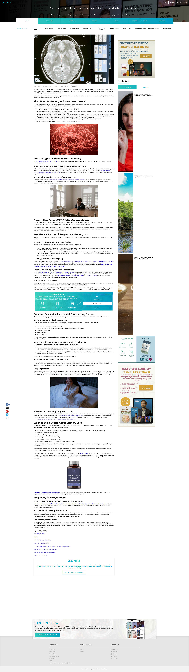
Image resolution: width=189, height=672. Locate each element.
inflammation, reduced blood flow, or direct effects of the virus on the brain (54, 419)
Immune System (62, 28)
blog (165, 2)
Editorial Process (54, 656)
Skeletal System (166, 28)
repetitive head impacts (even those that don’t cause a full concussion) (77, 275)
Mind (117, 21)
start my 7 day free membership (74, 572)
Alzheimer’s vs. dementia (40, 556)
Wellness (49, 21)
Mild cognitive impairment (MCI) (42, 540)
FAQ (50, 661)
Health (64, 15)
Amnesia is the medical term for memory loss (46, 161)
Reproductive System (140, 28)
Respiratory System (153, 28)
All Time (146, 87)
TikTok (115, 654)
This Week (127, 87)
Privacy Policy (92, 669)
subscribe (97, 308)
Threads (115, 656)
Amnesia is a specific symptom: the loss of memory (48, 504)
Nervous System (87, 15)
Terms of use (84, 669)
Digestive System (74, 28)
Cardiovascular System (35, 28)
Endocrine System (48, 28)
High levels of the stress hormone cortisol (78, 352)
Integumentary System (101, 28)
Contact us (52, 658)
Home (53, 15)
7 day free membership (175, 2)
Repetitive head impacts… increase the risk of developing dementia (52, 546)
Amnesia (36, 537)
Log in (82, 649)
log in (185, 2)
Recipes (94, 21)
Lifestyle (162, 21)
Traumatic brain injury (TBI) (41, 543)
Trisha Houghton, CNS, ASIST (69, 86)
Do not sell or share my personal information (62, 663)
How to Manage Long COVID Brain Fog (44, 552)
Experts (53, 654)
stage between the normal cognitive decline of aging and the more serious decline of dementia (86, 261)
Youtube (115, 658)
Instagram (115, 651)
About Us (52, 649)
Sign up (82, 651)
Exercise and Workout (139, 21)
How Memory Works (39, 534)
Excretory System (88, 28)
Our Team (52, 651)
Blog (58, 15)
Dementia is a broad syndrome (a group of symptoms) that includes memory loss (84, 504)
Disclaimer (98, 669)
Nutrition (72, 21)
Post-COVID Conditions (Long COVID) (71, 415)
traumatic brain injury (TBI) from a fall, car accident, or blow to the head (54, 272)
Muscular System (114, 28)
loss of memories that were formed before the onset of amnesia (66, 180)
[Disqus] (74, 595)
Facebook (115, 649)
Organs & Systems (74, 15)
